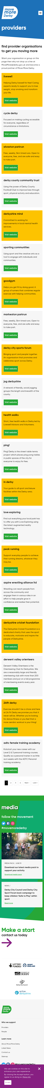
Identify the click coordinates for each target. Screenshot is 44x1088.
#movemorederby (14, 828)
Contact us (6, 1052)
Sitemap (5, 1056)
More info (27, 1077)
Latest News (6, 1048)
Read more (9, 903)
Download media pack (13, 874)
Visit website (11, 101)
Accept (8, 1082)
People (4, 1032)
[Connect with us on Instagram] (13, 823)
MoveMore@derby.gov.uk (13, 65)
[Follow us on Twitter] (4, 823)
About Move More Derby (11, 1044)
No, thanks (39, 1068)
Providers (5, 1027)
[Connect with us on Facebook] (8, 823)
